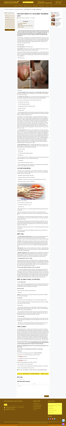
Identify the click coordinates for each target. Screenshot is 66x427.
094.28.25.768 (48, 3)
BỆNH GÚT (27, 369)
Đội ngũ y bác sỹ (37, 403)
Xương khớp (11, 9)
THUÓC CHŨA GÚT (33, 369)
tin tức (35, 409)
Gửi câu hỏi (9, 29)
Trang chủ (6, 9)
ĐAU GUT (22, 369)
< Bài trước (42, 373)
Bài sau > (46, 373)
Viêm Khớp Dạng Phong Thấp (18, 9)
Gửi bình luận (46, 396)
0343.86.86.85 (40, 3)
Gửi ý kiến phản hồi (37, 408)
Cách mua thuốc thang (37, 405)
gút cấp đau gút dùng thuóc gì (42, 369)
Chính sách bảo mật (37, 406)
